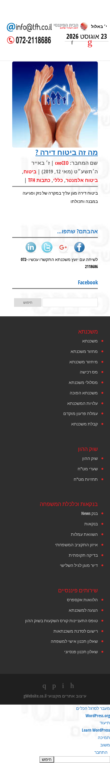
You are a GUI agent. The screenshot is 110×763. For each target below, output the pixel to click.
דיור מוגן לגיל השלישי (79, 565)
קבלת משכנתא (84, 424)
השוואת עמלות (84, 534)
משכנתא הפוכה (84, 393)
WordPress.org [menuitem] (98, 715)
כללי (58, 180)
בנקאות (91, 524)
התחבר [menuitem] (101, 752)
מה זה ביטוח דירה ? (66, 152)
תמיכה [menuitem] (104, 737)
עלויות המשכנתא (82, 403)
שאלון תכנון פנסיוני (81, 651)
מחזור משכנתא (84, 351)
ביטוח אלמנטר (82, 180)
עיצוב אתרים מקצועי (66, 696)
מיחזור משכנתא (83, 362)
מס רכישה (89, 372)
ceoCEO (62, 163)
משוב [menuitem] (105, 745)
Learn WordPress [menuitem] (96, 730)
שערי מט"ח (88, 469)
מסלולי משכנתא (83, 382)
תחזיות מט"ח (86, 479)
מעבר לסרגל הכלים (93, 708)
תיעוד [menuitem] (105, 722)
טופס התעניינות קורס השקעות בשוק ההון (61, 620)
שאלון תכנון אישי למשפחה (74, 641)
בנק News (89, 513)
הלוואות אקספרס (82, 600)
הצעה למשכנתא (83, 610)
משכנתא (90, 341)
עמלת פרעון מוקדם (80, 413)
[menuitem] (55, 759)
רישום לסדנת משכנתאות (75, 631)
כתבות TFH (39, 180)
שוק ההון (90, 458)
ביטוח (30, 171)
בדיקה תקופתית (83, 555)
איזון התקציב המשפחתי (76, 545)
